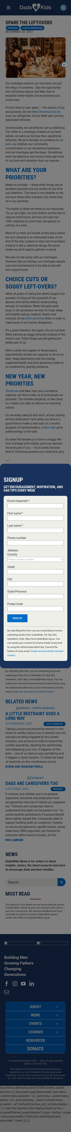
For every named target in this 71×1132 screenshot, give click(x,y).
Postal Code (15, 604)
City (9, 579)
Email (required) (18, 501)
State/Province (16, 591)
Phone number (16, 538)
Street (11, 567)
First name (15, 513)
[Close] (64, 64)
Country (12, 554)
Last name (15, 525)
